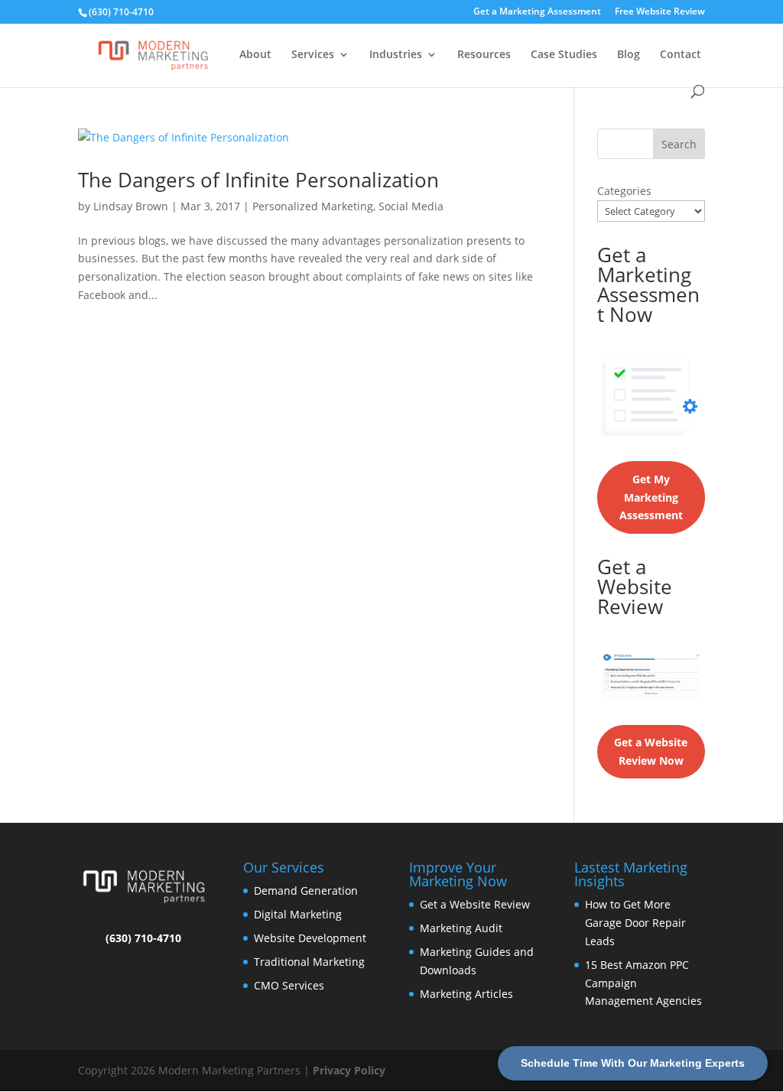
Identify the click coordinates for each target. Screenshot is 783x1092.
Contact (680, 55)
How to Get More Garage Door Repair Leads (635, 922)
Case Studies (564, 55)
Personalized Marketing (312, 206)
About (255, 55)
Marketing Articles (466, 993)
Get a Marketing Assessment (537, 12)
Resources (484, 55)
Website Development (310, 938)
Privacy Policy (349, 1070)
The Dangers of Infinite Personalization (258, 179)
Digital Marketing (298, 914)
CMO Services (289, 985)
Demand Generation (306, 890)
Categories (624, 191)
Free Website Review (660, 12)
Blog (628, 55)
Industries (395, 55)
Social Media (411, 206)
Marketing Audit (461, 928)
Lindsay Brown (130, 206)
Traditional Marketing (309, 961)
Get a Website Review (475, 904)
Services (312, 55)
